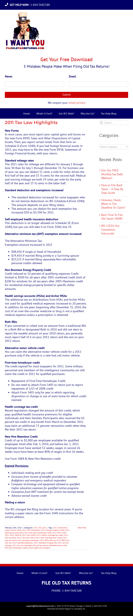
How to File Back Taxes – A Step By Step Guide (112, 189)
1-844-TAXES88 (30, 5)
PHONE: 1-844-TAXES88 (67, 590)
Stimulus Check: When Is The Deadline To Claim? (113, 204)
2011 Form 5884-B (13, 535)
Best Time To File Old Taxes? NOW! (112, 216)
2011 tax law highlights (22, 545)
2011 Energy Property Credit (52, 530)
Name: (9, 76)
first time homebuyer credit (16, 548)
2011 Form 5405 (59, 532)
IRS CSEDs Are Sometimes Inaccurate (110, 229)
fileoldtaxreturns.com (58, 545)
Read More (82, 527)
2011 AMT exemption (31, 530)
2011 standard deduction (22, 542)
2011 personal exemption (28, 540)
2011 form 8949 (29, 535)
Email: (73, 76)
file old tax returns (40, 545)
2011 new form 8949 (26, 537)
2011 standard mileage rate (45, 542)
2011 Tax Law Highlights (31, 122)
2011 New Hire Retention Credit (49, 537)
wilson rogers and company (39, 548)
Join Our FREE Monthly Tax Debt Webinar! (112, 174)
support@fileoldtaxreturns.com (40, 606)
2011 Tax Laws (40, 527)
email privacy (77, 103)
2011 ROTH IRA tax (48, 540)
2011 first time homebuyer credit (37, 532)
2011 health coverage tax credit (49, 535)
